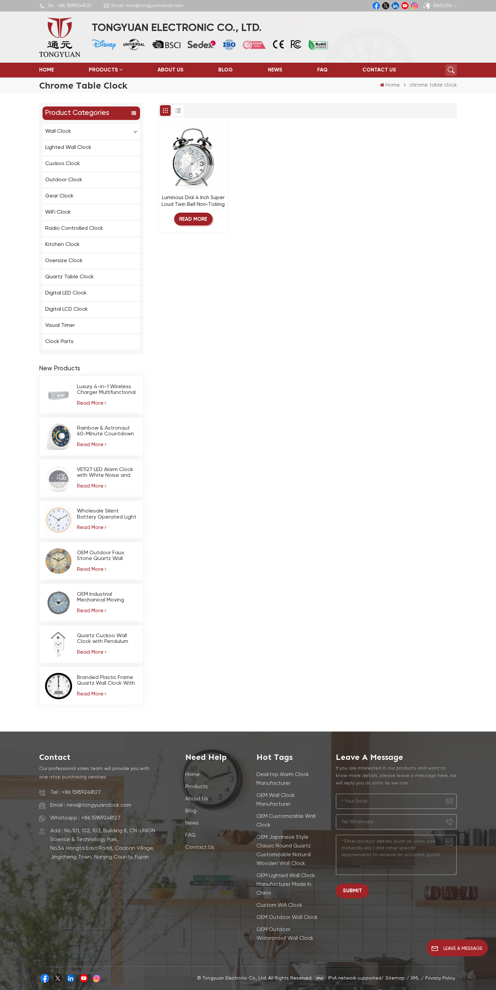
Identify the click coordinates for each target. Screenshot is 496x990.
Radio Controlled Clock (74, 228)
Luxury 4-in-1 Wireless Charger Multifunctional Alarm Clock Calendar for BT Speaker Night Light (106, 390)
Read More (90, 403)
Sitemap (395, 978)
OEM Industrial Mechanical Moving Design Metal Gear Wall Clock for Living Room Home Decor (106, 597)
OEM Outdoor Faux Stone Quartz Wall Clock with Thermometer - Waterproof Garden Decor (102, 556)
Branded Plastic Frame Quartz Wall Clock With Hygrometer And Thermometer (106, 680)
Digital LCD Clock (66, 309)
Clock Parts (59, 341)
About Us (171, 70)
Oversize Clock (64, 261)
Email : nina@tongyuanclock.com (90, 805)
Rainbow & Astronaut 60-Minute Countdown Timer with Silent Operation (105, 431)
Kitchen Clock (62, 244)
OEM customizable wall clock (285, 821)
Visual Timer (60, 325)
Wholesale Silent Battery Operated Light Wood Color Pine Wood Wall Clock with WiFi (106, 514)
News (275, 70)
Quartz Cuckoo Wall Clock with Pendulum (102, 638)
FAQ (322, 70)
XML (415, 978)
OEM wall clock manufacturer (275, 800)
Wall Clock (58, 131)
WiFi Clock (58, 212)
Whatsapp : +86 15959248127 (85, 818)
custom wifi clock (279, 905)
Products (103, 70)
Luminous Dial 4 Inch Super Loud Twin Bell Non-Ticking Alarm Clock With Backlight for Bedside (193, 201)
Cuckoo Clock (62, 163)
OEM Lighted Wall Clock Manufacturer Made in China (285, 884)
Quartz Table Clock (69, 277)
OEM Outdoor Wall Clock (287, 917)
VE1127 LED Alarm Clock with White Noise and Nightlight (105, 472)
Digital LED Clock (66, 293)
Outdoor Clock (63, 180)
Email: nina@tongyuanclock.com (147, 5)
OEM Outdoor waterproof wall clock (284, 934)
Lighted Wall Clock (68, 147)
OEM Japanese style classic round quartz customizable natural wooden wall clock (283, 850)
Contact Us (379, 70)
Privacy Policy (440, 978)
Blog (225, 70)
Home (46, 70)
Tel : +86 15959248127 (69, 5)
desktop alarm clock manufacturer (282, 779)
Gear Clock (59, 196)
